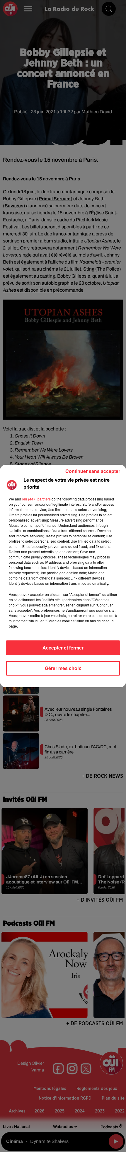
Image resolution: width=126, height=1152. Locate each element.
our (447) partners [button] (36, 498)
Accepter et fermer (63, 647)
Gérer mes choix (63, 668)
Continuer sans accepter (92, 471)
